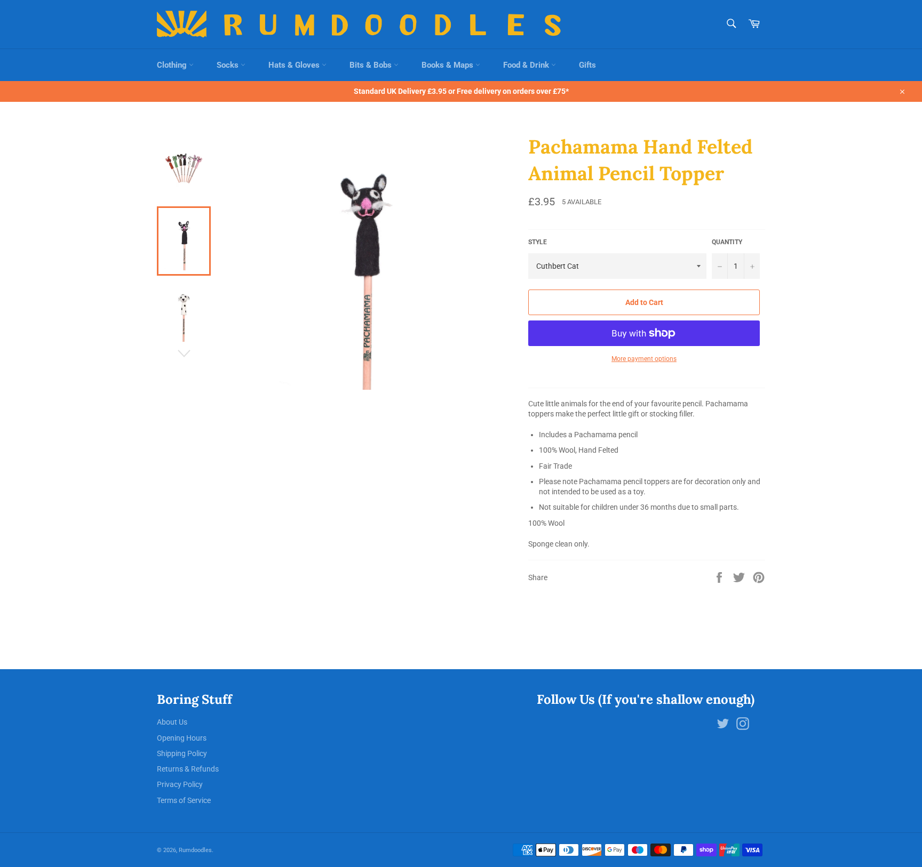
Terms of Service (184, 800)
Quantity (727, 242)
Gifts (587, 65)
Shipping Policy (182, 753)
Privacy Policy (180, 784)
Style (537, 242)
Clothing (173, 65)
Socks (229, 65)
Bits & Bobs (371, 65)
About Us (172, 722)
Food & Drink (527, 65)
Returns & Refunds (188, 769)
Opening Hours (181, 738)
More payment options (644, 359)
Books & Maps (448, 65)
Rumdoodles (195, 850)
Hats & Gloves (295, 65)
